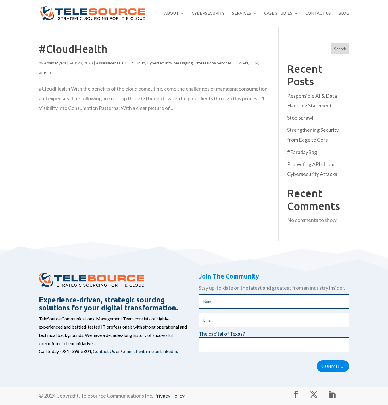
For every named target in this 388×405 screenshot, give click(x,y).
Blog (343, 13)
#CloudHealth (73, 49)
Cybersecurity (208, 13)
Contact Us (318, 13)
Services (241, 13)
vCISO (45, 72)
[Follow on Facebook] (296, 394)
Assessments (108, 62)
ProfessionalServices (213, 62)
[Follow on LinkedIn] (332, 394)
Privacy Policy (169, 396)
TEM (254, 62)
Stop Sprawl (300, 117)
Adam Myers (55, 62)
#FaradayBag (302, 152)
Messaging (183, 62)
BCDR (127, 62)
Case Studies (278, 13)
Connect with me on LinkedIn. (149, 351)
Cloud (140, 62)
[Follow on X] (314, 394)
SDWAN (240, 62)
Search (340, 48)
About (171, 13)
